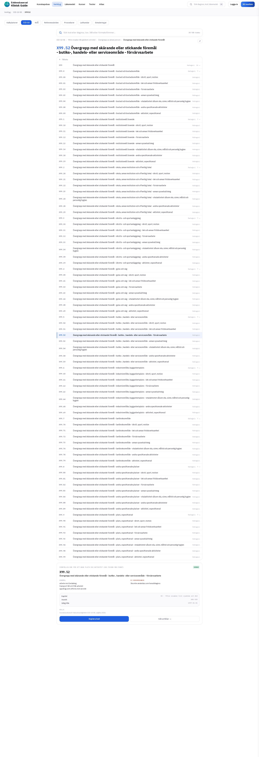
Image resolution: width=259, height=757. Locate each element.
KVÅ (37, 22)
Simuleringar (101, 22)
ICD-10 (26, 22)
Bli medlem (248, 4)
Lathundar (84, 22)
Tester (92, 4)
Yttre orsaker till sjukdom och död (81, 40)
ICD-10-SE (17, 12)
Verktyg (57, 4)
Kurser (82, 4)
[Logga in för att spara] (199, 41)
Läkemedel (70, 4)
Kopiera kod (94, 619)
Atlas (101, 4)
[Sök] (191, 4)
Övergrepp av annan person (109, 40)
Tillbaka (65, 59)
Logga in (234, 4)
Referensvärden (51, 22)
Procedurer (69, 22)
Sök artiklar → (164, 619)
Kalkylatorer (12, 22)
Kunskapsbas (43, 4)
